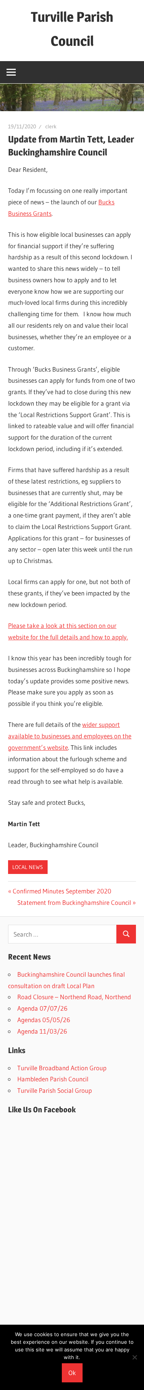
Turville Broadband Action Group (61, 1068)
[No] (134, 1357)
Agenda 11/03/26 (42, 1031)
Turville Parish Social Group (54, 1090)
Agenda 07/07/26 (42, 1008)
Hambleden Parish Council (52, 1079)
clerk (50, 126)
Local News (27, 867)
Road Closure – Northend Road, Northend (74, 997)
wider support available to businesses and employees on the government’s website (69, 735)
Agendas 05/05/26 (43, 1020)
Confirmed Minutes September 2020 (61, 891)
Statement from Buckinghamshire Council (74, 902)
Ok (72, 1373)
